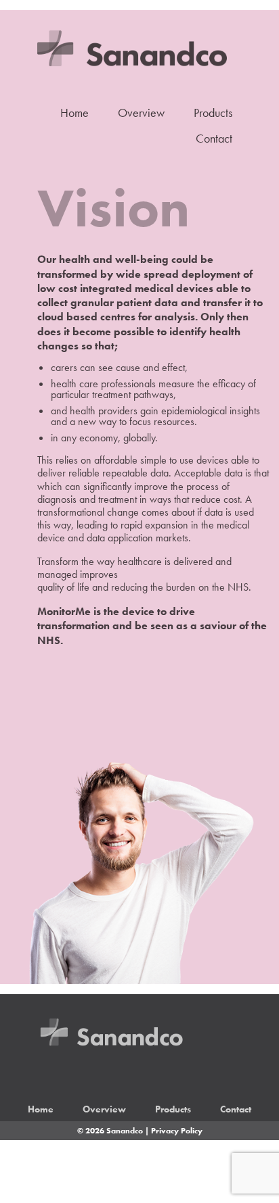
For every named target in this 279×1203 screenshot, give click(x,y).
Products (213, 112)
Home (74, 112)
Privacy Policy (176, 1130)
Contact (214, 138)
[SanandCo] (118, 37)
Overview (141, 112)
